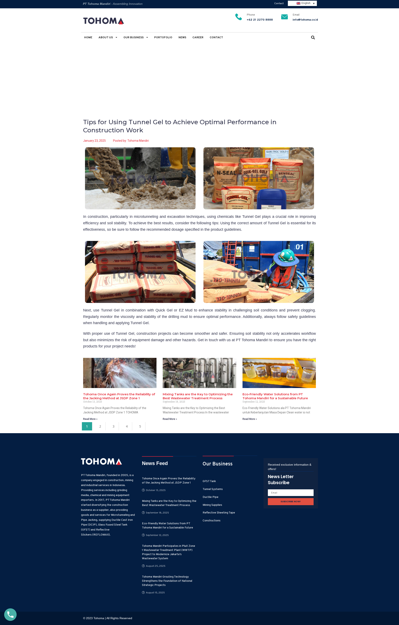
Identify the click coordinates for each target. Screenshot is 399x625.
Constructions (211, 520)
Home (88, 37)
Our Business (133, 37)
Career (197, 37)
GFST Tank (209, 481)
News (182, 37)
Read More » (90, 419)
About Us (106, 37)
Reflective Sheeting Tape (219, 513)
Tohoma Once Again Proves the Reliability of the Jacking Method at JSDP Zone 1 (119, 396)
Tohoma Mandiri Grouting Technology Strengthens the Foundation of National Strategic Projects (167, 581)
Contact (279, 3)
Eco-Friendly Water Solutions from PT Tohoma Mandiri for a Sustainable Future (275, 396)
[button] (313, 37)
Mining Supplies (212, 505)
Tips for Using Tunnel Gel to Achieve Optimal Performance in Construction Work (163, 66)
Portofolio (163, 37)
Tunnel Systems (213, 489)
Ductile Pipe (210, 497)
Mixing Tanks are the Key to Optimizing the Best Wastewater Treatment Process (198, 396)
